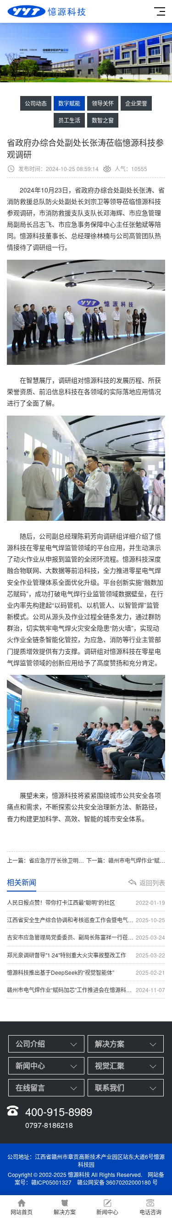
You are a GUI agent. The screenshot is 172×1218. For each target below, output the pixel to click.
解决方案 (109, 1043)
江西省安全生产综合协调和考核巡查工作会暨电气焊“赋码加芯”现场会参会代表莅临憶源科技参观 (86, 920)
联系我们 (109, 1087)
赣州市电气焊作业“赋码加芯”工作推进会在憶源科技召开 (86, 990)
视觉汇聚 (109, 1065)
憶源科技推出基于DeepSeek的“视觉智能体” (86, 972)
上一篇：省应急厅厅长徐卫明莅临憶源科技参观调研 (46, 860)
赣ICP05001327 (51, 1182)
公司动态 (36, 103)
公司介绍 (30, 1043)
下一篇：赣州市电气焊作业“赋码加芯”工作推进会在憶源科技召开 (126, 860)
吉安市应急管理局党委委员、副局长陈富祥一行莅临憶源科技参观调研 (86, 937)
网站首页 (22, 1212)
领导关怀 (103, 103)
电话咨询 (150, 1212)
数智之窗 (103, 120)
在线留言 (30, 1087)
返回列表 (152, 882)
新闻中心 (30, 1065)
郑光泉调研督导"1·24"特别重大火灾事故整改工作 (86, 955)
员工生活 (69, 120)
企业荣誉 (136, 103)
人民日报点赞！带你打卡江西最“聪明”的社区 (86, 902)
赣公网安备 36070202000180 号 (117, 1182)
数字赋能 (69, 103)
